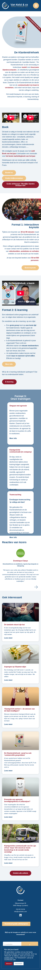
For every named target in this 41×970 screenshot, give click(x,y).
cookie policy (9, 958)
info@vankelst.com (20, 911)
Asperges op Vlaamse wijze (15, 667)
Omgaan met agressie (18, 406)
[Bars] (36, 6)
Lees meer (8, 638)
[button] (36, 587)
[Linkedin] (20, 915)
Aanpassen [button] (18, 963)
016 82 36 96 (20, 909)
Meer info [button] (13, 438)
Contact (20, 900)
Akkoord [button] (8, 963)
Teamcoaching (15, 495)
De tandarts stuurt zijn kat (14, 624)
